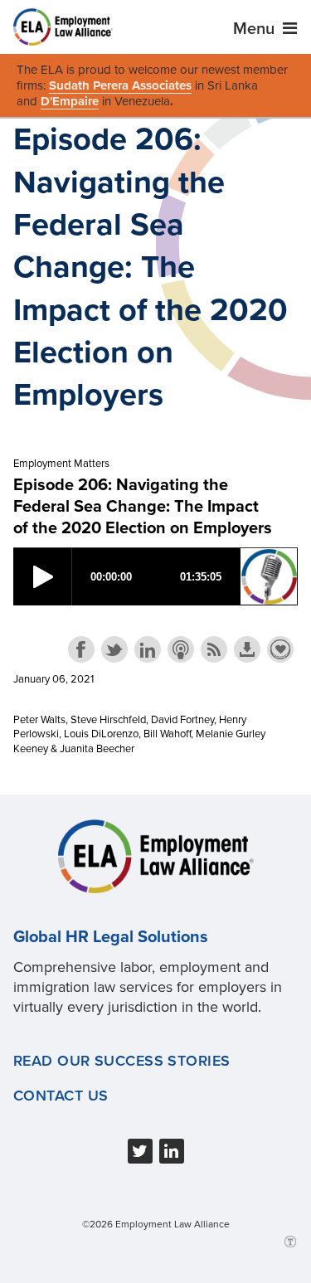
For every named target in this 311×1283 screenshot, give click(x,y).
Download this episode (247, 649)
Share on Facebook (81, 649)
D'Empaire (70, 101)
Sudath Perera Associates (120, 85)
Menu (256, 29)
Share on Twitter (114, 649)
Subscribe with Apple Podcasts (181, 649)
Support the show (280, 649)
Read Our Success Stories (122, 1061)
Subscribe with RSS (214, 649)
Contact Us (60, 1095)
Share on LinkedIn (147, 649)
